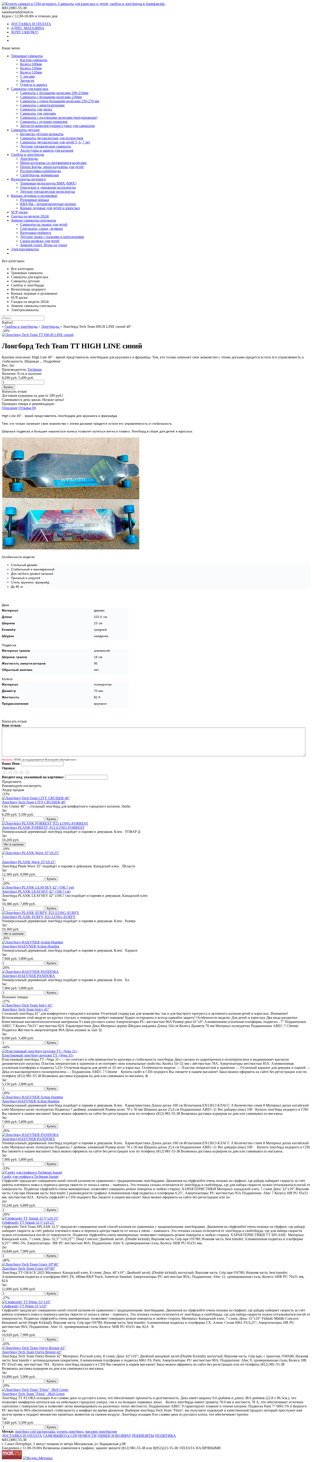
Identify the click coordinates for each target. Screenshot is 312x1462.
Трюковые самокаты (27, 56)
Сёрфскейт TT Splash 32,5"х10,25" (28, 1222)
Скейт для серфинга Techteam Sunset (30, 1177)
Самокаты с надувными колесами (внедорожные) (58, 117)
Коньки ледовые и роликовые (34, 196)
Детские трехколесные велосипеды (47, 191)
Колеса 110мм (31, 68)
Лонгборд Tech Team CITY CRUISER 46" (34, 802)
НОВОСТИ (87, 1436)
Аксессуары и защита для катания (46, 150)
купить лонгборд (70, 1431)
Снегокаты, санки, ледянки (41, 228)
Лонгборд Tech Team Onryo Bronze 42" (32, 1352)
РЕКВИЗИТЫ (143, 1436)
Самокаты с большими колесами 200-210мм (54, 93)
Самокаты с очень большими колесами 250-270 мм (59, 101)
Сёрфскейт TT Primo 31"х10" (24, 1306)
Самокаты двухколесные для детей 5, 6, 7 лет (55, 142)
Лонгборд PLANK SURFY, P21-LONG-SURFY (39, 917)
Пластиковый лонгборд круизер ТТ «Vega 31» (38, 1055)
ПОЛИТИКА (165, 1436)
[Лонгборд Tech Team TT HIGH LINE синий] (38, 335)
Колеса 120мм (31, 72)
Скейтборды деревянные (39, 175)
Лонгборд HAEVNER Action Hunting (30, 946)
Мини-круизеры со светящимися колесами (53, 163)
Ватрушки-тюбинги (35, 233)
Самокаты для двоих (36, 109)
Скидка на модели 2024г (30, 216)
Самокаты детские (25, 130)
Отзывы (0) (27, 408)
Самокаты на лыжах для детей (43, 224)
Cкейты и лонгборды (27, 154)
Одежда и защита (33, 85)
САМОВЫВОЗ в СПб (60, 1436)
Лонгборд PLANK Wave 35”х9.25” (29, 862)
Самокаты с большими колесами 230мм (51, 97)
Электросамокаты (25, 249)
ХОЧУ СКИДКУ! (24, 32)
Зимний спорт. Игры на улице (43, 245)
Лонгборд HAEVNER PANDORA (28, 976)
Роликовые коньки (34, 200)
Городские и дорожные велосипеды (48, 187)
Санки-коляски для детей (39, 241)
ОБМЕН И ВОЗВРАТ (114, 1436)
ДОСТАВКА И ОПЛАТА (31, 24)
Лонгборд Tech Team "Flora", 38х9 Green (33, 1394)
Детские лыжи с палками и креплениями (52, 237)
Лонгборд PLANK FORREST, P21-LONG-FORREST (43, 827)
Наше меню (11, 48)
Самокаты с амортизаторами (42, 105)
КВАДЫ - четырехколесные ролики (48, 204)
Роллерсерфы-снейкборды (40, 171)
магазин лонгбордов (101, 1431)
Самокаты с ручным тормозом (43, 122)
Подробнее (52, 361)
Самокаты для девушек (38, 113)
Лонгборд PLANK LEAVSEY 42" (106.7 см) (36, 891)
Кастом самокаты (33, 60)
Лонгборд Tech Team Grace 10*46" (28, 1268)
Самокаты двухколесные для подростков (51, 138)
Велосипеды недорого (28, 179)
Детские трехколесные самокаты (45, 146)
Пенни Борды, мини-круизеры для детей (52, 167)
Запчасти (27, 80)
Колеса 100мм (31, 64)
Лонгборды (29, 159)
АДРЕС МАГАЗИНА (27, 28)
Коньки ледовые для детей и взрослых (50, 208)
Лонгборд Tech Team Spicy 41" (25, 1009)
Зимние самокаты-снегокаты (33, 220)
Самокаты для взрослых (29, 89)
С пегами (27, 76)
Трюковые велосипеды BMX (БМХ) (48, 183)
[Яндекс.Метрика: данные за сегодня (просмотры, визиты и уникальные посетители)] (38, 1458)
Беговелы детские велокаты (41, 134)
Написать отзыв (14, 391)
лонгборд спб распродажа (35, 1431)
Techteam (35, 369)
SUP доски (19, 212)
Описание (10, 408)
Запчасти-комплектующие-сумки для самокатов (57, 126)
